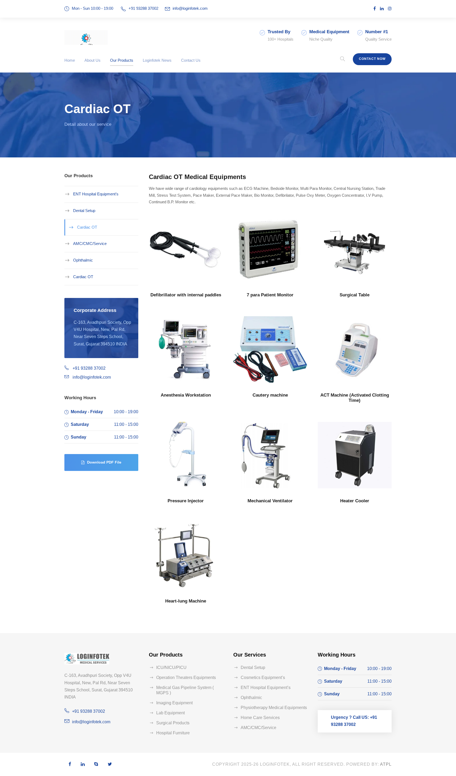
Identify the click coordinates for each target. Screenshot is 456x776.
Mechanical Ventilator (270, 500)
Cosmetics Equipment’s (263, 677)
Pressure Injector (186, 500)
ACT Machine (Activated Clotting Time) (354, 398)
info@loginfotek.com (190, 8)
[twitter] (110, 764)
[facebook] (374, 8)
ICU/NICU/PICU (171, 667)
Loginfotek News (157, 60)
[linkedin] (382, 8)
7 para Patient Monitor (270, 294)
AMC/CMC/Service (90, 243)
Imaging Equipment (174, 703)
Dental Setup (84, 210)
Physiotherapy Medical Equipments (274, 707)
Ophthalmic (83, 260)
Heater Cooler (354, 500)
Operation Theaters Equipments (186, 677)
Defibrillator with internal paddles (185, 294)
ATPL (386, 764)
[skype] (96, 764)
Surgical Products (172, 723)
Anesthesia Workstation (186, 395)
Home (69, 60)
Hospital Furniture (173, 733)
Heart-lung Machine (185, 601)
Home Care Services (260, 717)
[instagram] (390, 8)
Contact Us (191, 60)
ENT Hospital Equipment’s (95, 194)
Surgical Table (354, 294)
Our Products (121, 60)
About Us (92, 60)
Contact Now (372, 59)
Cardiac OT (87, 227)
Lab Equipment (170, 713)
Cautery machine (270, 395)
